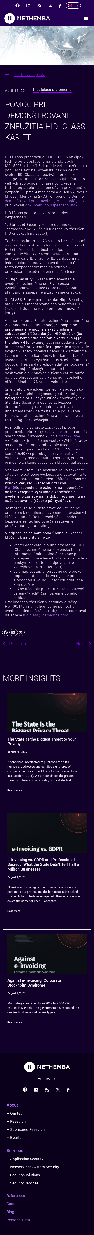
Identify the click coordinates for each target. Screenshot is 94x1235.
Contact (13, 1204)
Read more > (14, 790)
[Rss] (39, 5)
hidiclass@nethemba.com (45, 615)
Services (15, 1150)
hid (36, 90)
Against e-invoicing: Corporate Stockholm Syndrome (34, 982)
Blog (10, 1212)
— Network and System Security (33, 1167)
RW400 (11, 488)
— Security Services (22, 1183)
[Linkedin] (28, 5)
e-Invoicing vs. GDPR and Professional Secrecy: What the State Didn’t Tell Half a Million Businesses (43, 864)
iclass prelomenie (56, 90)
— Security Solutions (23, 1175)
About (12, 1105)
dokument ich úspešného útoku (52, 205)
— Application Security (25, 1159)
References (16, 1195)
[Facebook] (17, 5)
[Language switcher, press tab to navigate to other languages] (73, 5)
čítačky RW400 (72, 436)
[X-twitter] (50, 5)
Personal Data (18, 1220)
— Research (16, 1121)
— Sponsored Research (26, 1129)
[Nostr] (61, 5)
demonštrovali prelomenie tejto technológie (43, 201)
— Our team (16, 1113)
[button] (86, 18)
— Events (14, 1137)
